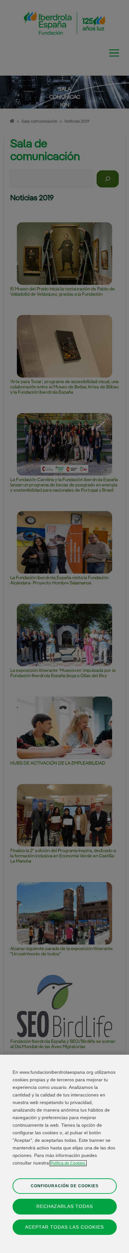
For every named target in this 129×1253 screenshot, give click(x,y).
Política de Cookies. (68, 1163)
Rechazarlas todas (64, 1206)
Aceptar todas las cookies (64, 1227)
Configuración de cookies (65, 1186)
